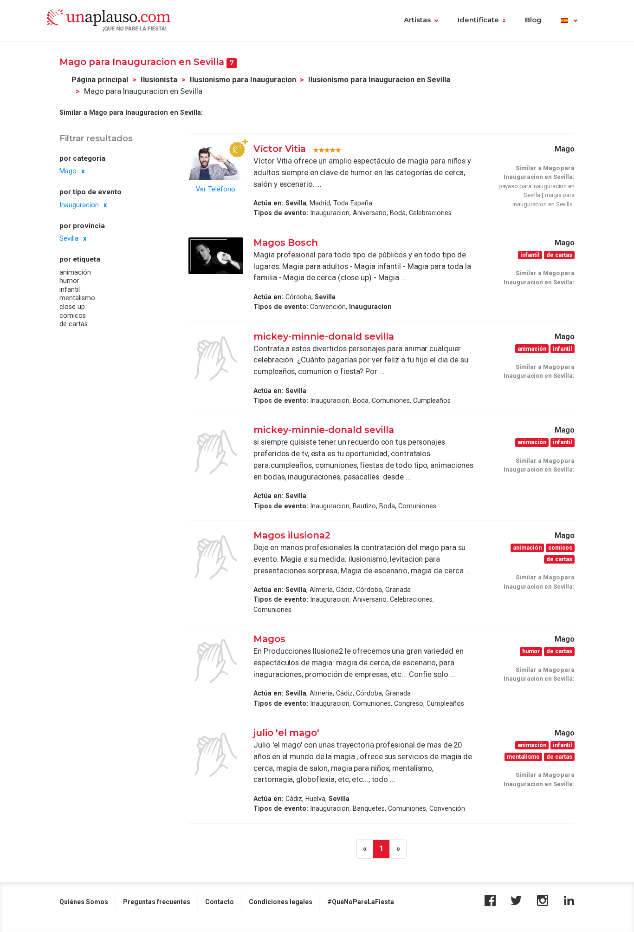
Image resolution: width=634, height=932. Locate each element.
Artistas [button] (417, 20)
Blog (533, 20)
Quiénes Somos (83, 902)
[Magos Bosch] (215, 255)
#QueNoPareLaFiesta (360, 902)
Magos (269, 638)
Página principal (99, 79)
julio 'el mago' (286, 732)
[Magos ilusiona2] (215, 557)
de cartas (73, 324)
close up (72, 306)
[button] (569, 21)
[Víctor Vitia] (215, 162)
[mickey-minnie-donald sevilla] (215, 358)
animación (75, 272)
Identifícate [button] (478, 20)
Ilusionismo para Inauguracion (243, 79)
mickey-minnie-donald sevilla (323, 336)
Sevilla (68, 238)
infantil (69, 289)
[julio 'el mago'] (215, 755)
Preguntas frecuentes (156, 902)
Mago (68, 171)
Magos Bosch (285, 242)
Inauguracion (79, 205)
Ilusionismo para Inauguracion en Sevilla (379, 79)
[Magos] (215, 661)
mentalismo (77, 298)
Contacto (219, 902)
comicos (72, 315)
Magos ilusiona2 (291, 535)
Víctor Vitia (280, 148)
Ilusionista (159, 79)
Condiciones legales (280, 902)
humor (69, 280)
